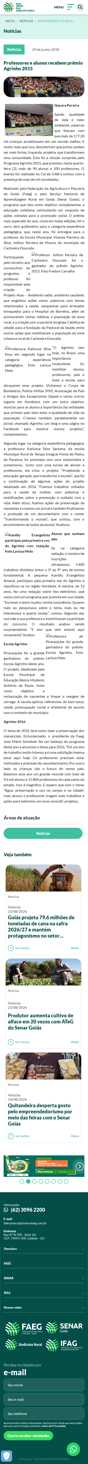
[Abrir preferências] (6, 1456)
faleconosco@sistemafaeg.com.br (25, 1223)
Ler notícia (23, 948)
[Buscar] (80, 7)
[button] (79, 1166)
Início (10, 21)
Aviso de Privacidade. (54, 1425)
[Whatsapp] (73, 1449)
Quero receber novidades (28, 1436)
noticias (26, 21)
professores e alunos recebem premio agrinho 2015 (58, 21)
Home (75, 948)
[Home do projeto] (19, 7)
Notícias (43, 833)
